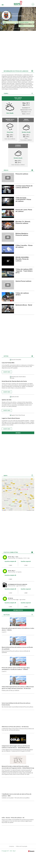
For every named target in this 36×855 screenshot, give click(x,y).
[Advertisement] (18, 50)
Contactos (11, 846)
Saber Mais (6, 372)
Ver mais (18, 433)
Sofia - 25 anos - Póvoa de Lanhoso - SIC (13, 817)
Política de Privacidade (21, 846)
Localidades (5, 5)
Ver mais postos (18, 610)
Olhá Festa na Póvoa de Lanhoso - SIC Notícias (15, 726)
